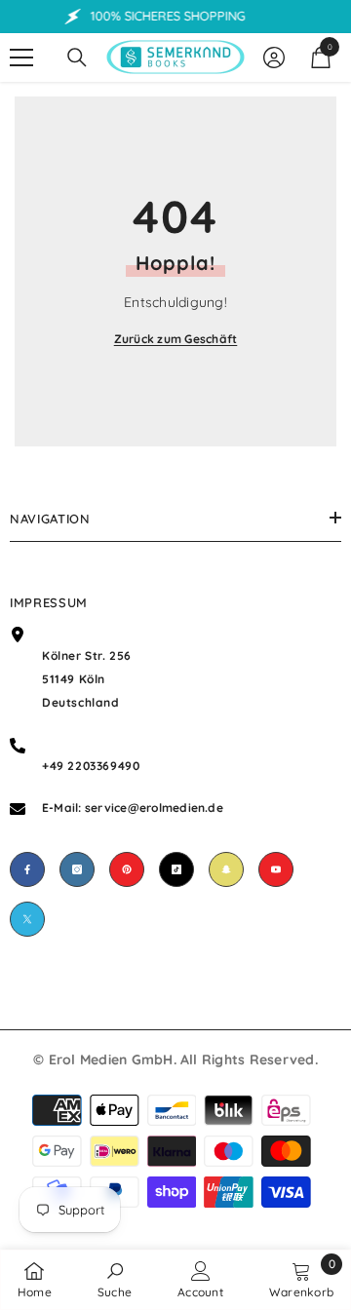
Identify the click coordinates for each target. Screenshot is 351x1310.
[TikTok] (176, 869)
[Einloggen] (274, 57)
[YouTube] (275, 869)
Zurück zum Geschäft (176, 338)
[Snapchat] (226, 869)
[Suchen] (77, 57)
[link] (115, 1279)
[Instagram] (77, 869)
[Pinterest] (126, 869)
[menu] (21, 57)
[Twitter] (27, 919)
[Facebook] (27, 869)
